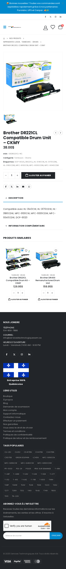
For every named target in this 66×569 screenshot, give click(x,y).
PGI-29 (19, 468)
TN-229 (15, 496)
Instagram (22, 354)
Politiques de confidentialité (17, 434)
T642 (37, 490)
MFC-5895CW (10, 463)
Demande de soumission (16, 406)
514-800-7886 (10, 330)
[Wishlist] (52, 27)
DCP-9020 (19, 162)
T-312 (6, 479)
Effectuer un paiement (14, 420)
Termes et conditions (14, 431)
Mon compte (10, 410)
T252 (55, 485)
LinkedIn (17, 186)
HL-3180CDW (9, 165)
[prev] (56, 133)
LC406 (36, 457)
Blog (5, 403)
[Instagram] (56, 17)
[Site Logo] (14, 27)
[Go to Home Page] (4, 38)
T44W (14, 485)
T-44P (7, 474)
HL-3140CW (39, 162)
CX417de (39, 452)
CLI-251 (7, 452)
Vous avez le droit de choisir (18, 427)
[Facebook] (45, 17)
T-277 (52, 474)
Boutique (8, 396)
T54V (23, 485)
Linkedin (29, 354)
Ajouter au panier (40, 175)
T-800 (42, 479)
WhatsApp (29, 186)
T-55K (43, 474)
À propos (8, 399)
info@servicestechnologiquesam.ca (22, 337)
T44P (6, 485)
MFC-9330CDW (36, 165)
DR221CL (29, 162)
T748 (45, 490)
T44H (51, 479)
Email (23, 186)
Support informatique (14, 413)
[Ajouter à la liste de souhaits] (26, 250)
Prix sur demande (42, 468)
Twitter (11, 186)
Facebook (5, 186)
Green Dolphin (22, 457)
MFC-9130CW (22, 165)
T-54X (34, 474)
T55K (39, 485)
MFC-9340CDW (52, 165)
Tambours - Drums (22, 158)
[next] (60, 133)
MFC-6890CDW (44, 463)
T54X (31, 485)
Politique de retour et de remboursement (25, 438)
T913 (6, 496)
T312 (22, 490)
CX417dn (50, 452)
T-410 (15, 479)
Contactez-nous (12, 417)
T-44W (16, 474)
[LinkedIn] (60, 17)
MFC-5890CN (48, 457)
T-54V (25, 474)
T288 (14, 490)
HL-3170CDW (51, 162)
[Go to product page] (18, 258)
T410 (30, 490)
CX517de (8, 457)
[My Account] (45, 28)
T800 (53, 490)
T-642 (24, 479)
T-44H (57, 468)
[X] (50, 17)
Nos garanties (10, 424)
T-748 (33, 479)
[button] (5, 27)
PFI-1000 (8, 468)
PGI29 (28, 468)
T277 (6, 490)
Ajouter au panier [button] (19, 299)
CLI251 (17, 452)
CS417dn (28, 452)
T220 (47, 485)
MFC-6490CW (27, 463)
